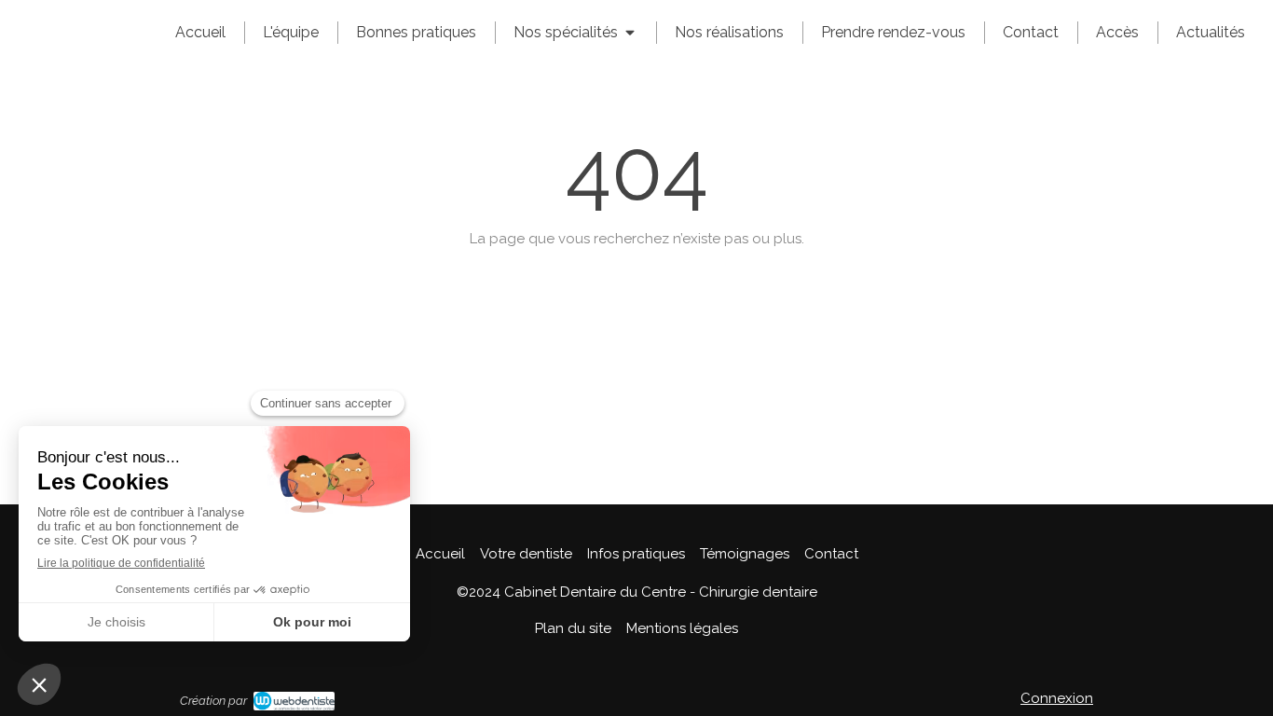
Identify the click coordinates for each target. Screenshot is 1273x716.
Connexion (1056, 698)
